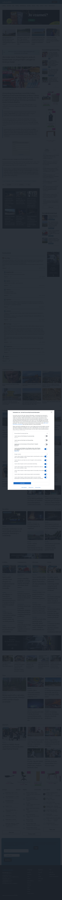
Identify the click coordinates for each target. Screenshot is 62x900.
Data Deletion (24, 487)
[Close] (52, 412)
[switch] (46, 436)
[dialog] (31, 450)
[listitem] (31, 433)
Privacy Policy (38, 487)
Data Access (31, 487)
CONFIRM (22, 483)
